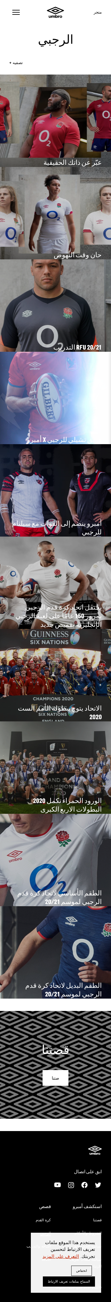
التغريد (98, 1185)
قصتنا (97, 1219)
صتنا (55, 1078)
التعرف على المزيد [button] (61, 1256)
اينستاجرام (71, 1185)
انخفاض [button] (81, 1270)
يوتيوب (57, 1185)
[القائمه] (16, 12)
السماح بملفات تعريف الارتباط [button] (69, 1281)
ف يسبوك (84, 1185)
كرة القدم (43, 1219)
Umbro (55, 12)
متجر (98, 12)
